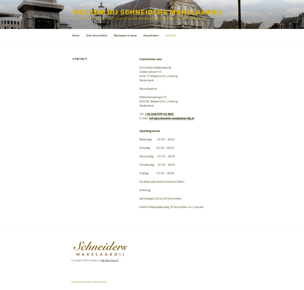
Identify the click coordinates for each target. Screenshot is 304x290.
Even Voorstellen (96, 35)
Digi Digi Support (110, 260)
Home (76, 35)
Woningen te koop (125, 35)
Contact (170, 35)
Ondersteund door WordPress (89, 281)
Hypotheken (151, 35)
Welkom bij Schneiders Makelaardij (147, 12)
